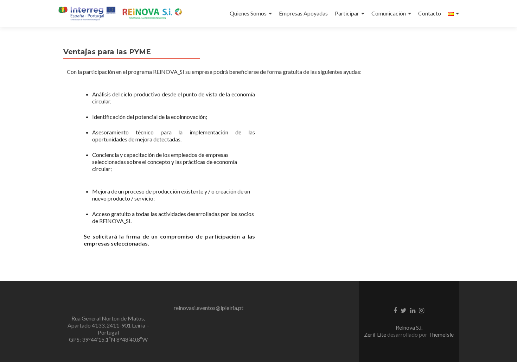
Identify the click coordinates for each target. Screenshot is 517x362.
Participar (347, 13)
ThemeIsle (441, 334)
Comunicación (388, 13)
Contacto (429, 13)
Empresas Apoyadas (303, 13)
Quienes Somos (248, 13)
